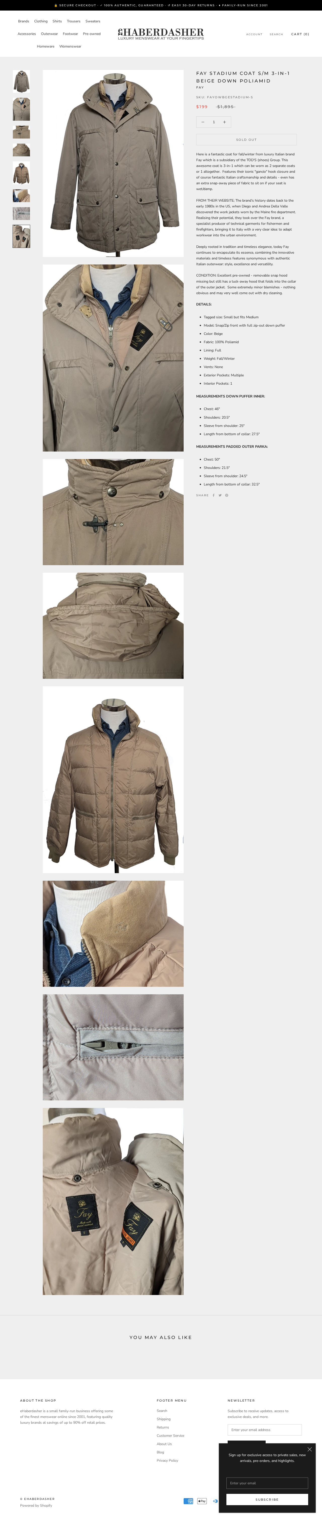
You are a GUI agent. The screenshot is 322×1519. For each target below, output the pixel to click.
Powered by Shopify (36, 1505)
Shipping (164, 1419)
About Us (164, 1444)
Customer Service (170, 1435)
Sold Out (246, 140)
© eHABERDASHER (37, 1499)
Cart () (300, 34)
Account (254, 34)
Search (276, 34)
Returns (163, 1427)
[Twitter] (220, 495)
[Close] (309, 1449)
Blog (160, 1452)
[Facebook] (213, 495)
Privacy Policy (167, 1460)
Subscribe (267, 1499)
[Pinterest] (226, 495)
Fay (200, 87)
